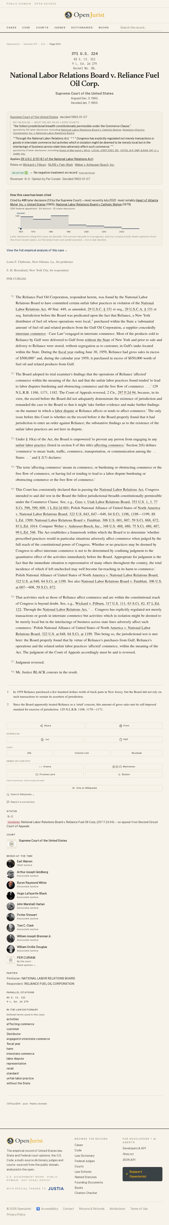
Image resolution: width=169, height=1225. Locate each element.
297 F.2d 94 (127, 392)
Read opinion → (26, 965)
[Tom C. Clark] (11, 928)
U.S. (43, 44)
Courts (42, 27)
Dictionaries (82, 27)
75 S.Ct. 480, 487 (145, 525)
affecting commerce (109, 444)
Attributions (117, 1208)
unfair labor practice (31, 444)
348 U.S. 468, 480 (116, 525)
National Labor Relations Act (121, 489)
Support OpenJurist (136, 1174)
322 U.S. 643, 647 (83, 513)
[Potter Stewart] (11, 917)
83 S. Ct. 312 (84, 59)
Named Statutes (86, 1177)
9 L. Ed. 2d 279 (84, 64)
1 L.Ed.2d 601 (58, 507)
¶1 (12, 296)
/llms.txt (128, 1154)
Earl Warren (24, 861)
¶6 (12, 596)
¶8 (12, 671)
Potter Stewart (27, 914)
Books (104, 27)
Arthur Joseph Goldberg (32, 872)
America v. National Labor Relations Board (124, 574)
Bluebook (137, 753)
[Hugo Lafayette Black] (11, 896)
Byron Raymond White (32, 882)
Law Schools (83, 1171)
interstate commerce (31, 333)
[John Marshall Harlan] (11, 906)
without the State (97, 339)
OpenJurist (13, 44)
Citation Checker (86, 1193)
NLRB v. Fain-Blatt (60, 164)
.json (25, 1103)
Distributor (14, 1034)
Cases (11, 27)
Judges (60, 27)
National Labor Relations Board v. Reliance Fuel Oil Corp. (58, 822)
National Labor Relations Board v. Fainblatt (67, 519)
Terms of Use (139, 1208)
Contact (68, 1208)
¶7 (12, 661)
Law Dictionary (84, 1155)
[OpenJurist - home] (84, 15)
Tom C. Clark (25, 925)
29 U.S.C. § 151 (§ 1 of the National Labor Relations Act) (57, 159)
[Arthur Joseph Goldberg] (11, 874)
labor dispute (64, 410)
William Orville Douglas (32, 947)
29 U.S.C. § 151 (100, 308)
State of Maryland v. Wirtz (74, 150)
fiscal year (65, 351)
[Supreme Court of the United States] (11, 960)
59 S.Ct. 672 (45, 587)
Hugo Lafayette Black (32, 893)
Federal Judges (85, 1161)
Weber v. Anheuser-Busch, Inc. (95, 164)
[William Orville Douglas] (11, 949)
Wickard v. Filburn (34, 164)
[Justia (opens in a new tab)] (56, 1188)
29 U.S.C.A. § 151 (139, 308)
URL (29, 753)
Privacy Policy (16, 1214)
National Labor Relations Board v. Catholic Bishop (91, 129)
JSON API (129, 1159)
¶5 (12, 489)
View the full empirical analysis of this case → (37, 250)
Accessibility (47, 1208)
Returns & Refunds (91, 1208)
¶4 (12, 466)
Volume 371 (30, 44)
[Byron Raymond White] (11, 885)
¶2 (12, 373)
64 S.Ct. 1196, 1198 (123, 513)
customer (13, 1029)
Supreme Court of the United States (84, 93)
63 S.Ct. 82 (136, 603)
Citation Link (82, 753)
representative (16, 1063)
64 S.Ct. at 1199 (53, 581)
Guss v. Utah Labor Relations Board (102, 501)
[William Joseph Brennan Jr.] (11, 938)
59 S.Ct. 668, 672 (145, 519)
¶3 (12, 438)
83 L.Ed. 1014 (26, 525)
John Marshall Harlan (31, 904)
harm (10, 1048)
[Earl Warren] (11, 864)
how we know (87, 172)
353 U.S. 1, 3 (142, 501)
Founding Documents (89, 1182)
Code (26, 27)
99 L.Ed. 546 (25, 532)
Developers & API (134, 1148)
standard (13, 1073)
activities (13, 1019)
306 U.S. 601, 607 (116, 519)
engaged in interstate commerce (28, 1039)
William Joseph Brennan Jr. (34, 936)
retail (10, 1068)
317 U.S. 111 (116, 603)
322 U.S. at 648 (27, 581)
